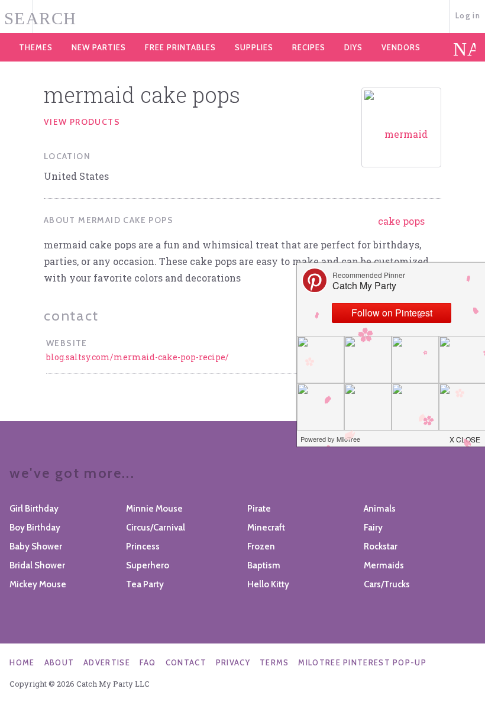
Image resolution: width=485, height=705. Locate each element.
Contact (186, 662)
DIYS (353, 47)
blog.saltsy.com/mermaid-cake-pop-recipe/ (137, 357)
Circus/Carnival (155, 527)
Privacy (233, 662)
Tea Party (145, 584)
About (59, 662)
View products (82, 122)
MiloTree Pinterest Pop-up (362, 662)
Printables (180, 47)
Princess (143, 546)
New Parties (99, 47)
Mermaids (384, 565)
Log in (467, 15)
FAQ (148, 662)
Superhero (147, 565)
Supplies (254, 47)
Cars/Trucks (387, 584)
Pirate (259, 508)
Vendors (401, 47)
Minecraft (266, 527)
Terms (274, 662)
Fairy (373, 527)
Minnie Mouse (154, 508)
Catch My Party (242, 17)
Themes (36, 47)
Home (21, 662)
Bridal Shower (37, 565)
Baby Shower (35, 546)
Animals (380, 508)
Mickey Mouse (37, 584)
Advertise (106, 662)
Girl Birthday (34, 508)
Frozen (261, 546)
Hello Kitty (268, 584)
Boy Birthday (34, 527)
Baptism (263, 565)
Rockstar (380, 546)
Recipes (308, 47)
